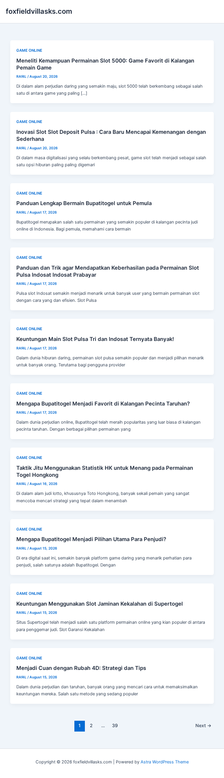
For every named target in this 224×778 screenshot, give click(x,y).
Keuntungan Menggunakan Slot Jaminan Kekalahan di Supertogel (99, 603)
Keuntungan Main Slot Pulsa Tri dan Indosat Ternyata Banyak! (95, 339)
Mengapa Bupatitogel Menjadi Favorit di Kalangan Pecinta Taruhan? (103, 403)
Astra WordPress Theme (165, 762)
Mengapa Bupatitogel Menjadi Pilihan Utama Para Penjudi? (91, 539)
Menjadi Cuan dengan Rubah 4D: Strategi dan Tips (81, 668)
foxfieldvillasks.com (39, 11)
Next (203, 725)
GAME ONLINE (29, 50)
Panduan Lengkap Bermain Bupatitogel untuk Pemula (84, 203)
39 (115, 725)
